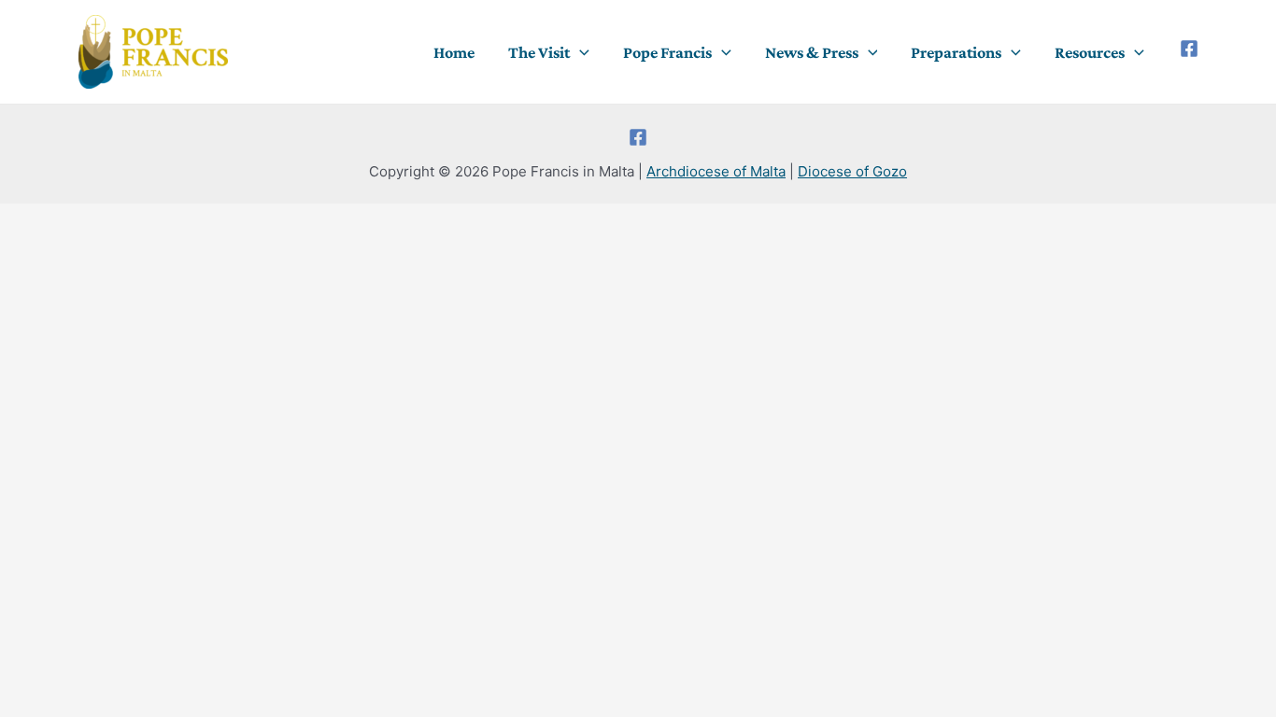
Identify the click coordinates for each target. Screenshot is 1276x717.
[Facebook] (1189, 48)
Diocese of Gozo (852, 171)
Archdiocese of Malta (716, 171)
